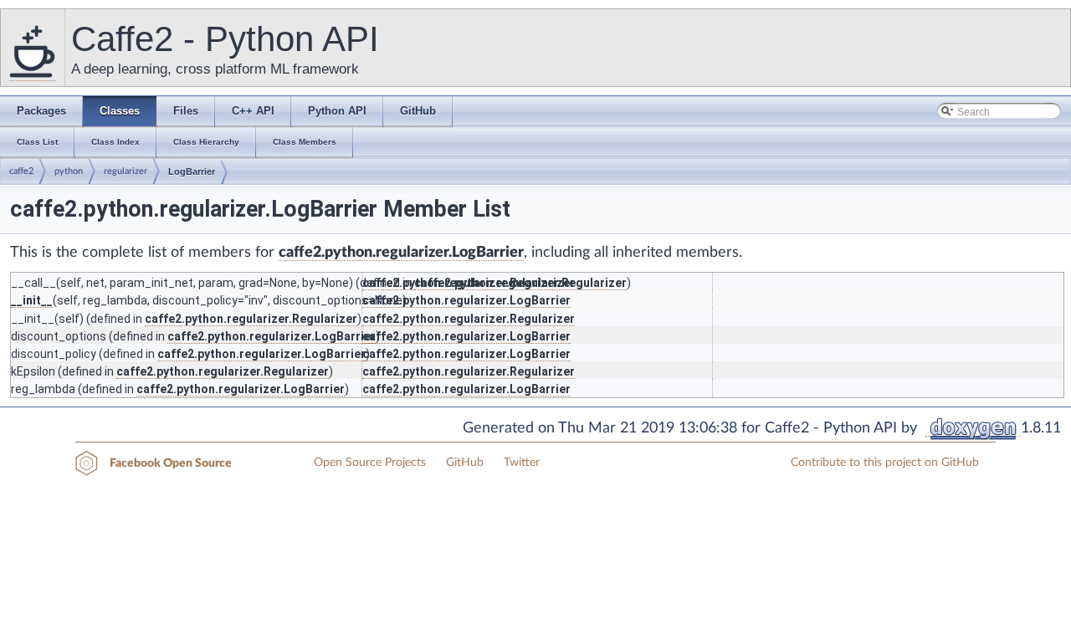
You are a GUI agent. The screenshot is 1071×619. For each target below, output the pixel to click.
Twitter (522, 462)
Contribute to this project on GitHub (885, 462)
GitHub (465, 462)
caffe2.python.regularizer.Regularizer (468, 282)
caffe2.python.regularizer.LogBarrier (401, 252)
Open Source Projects (370, 462)
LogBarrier (191, 171)
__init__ (32, 300)
